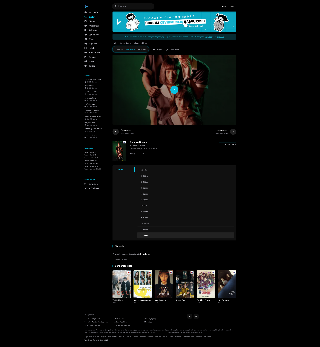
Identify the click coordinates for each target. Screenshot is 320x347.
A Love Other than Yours (92, 325)
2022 (219, 303)
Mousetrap (148, 322)
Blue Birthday (160, 300)
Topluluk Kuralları (161, 337)
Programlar (94, 26)
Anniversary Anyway (142, 300)
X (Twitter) (94, 188)
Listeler (92, 48)
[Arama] (116, 6)
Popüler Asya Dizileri (91, 337)
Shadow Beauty (125, 43)
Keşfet (103, 337)
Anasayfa (93, 12)
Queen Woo (181, 300)
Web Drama (153, 148)
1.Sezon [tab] (119, 169)
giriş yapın (208, 37)
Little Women (223, 300)
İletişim (92, 66)
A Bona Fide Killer (120, 322)
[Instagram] (196, 316)
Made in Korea (119, 319)
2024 (177, 303)
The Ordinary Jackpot (122, 325)
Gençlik (140, 148)
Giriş (232, 6)
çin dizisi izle (219, 332)
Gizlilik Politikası (175, 337)
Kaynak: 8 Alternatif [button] (131, 49)
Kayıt (224, 6)
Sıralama (121, 260)
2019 (135, 303)
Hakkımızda (94, 52)
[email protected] (161, 332)
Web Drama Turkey (91, 340)
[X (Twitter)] (189, 316)
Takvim (92, 57)
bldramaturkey (189, 337)
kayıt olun (220, 37)
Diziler (92, 17)
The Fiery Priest (203, 300)
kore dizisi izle (209, 332)
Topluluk (93, 43)
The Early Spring (150, 319)
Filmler (92, 21)
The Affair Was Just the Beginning (96, 322)
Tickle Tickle (117, 300)
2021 (114, 303)
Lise (145, 148)
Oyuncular (93, 34)
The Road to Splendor (92, 319)
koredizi (199, 337)
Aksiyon (133, 148)
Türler (91, 39)
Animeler (93, 30)
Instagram (93, 184)
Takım (91, 61)
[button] (158, 49)
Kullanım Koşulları (146, 337)
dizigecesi (207, 337)
